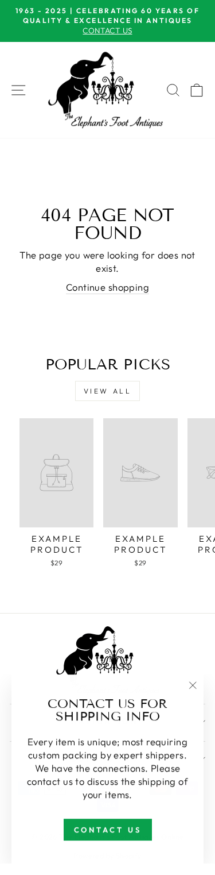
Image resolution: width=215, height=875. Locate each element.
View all (108, 391)
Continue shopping (107, 287)
